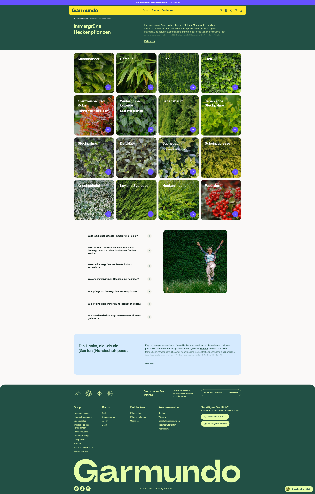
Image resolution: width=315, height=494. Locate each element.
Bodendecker (80, 421)
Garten (105, 413)
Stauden (77, 443)
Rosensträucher (81, 431)
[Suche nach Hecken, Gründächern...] (221, 10)
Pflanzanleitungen (138, 417)
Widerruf (162, 417)
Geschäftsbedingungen (169, 421)
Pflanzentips (135, 413)
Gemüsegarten (108, 417)
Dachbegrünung (81, 435)
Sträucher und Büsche (84, 447)
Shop (146, 10)
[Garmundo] (85, 10)
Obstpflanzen (80, 439)
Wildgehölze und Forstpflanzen (81, 426)
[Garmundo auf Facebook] (76, 488)
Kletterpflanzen (81, 451)
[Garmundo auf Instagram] (88, 488)
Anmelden (233, 392)
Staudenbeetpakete (83, 417)
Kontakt (161, 413)
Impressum (163, 429)
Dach (104, 425)
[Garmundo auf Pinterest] (82, 488)
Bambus (204, 348)
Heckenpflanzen (81, 413)
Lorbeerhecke (186, 355)
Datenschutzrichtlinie (168, 425)
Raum (155, 10)
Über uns (134, 421)
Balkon (105, 421)
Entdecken (168, 10)
